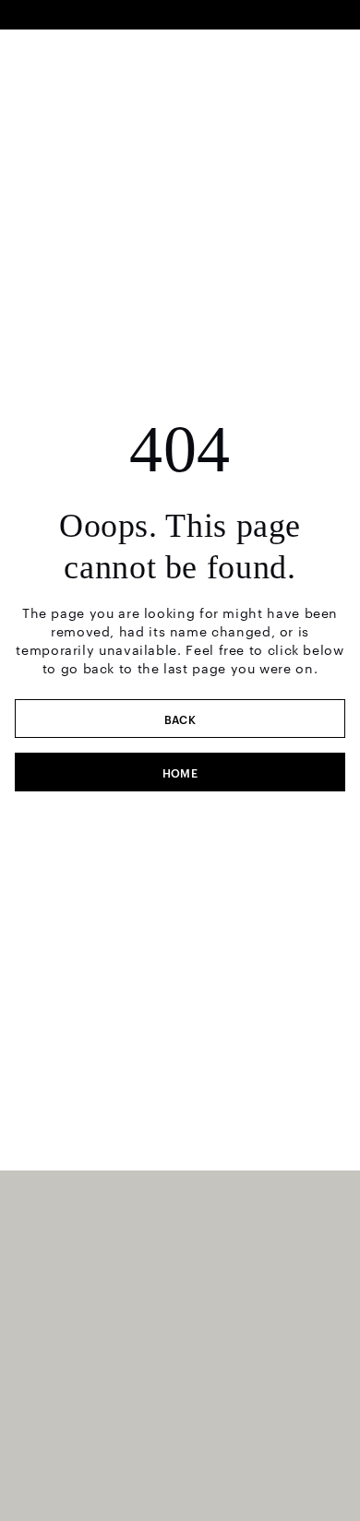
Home (180, 772)
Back (180, 718)
